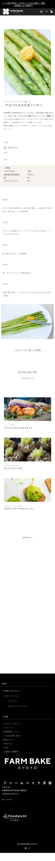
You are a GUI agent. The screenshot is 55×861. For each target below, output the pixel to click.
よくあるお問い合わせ (12, 736)
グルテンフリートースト (18, 706)
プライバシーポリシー (12, 724)
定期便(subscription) (11, 691)
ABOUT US (7, 744)
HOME (6, 748)
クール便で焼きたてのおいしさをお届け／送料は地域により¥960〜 (23, 4)
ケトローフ (12, 701)
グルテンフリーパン (11, 696)
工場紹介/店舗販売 (11, 752)
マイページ (7, 728)
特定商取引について (11, 732)
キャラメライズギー (12, 175)
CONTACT (8, 800)
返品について (8, 740)
